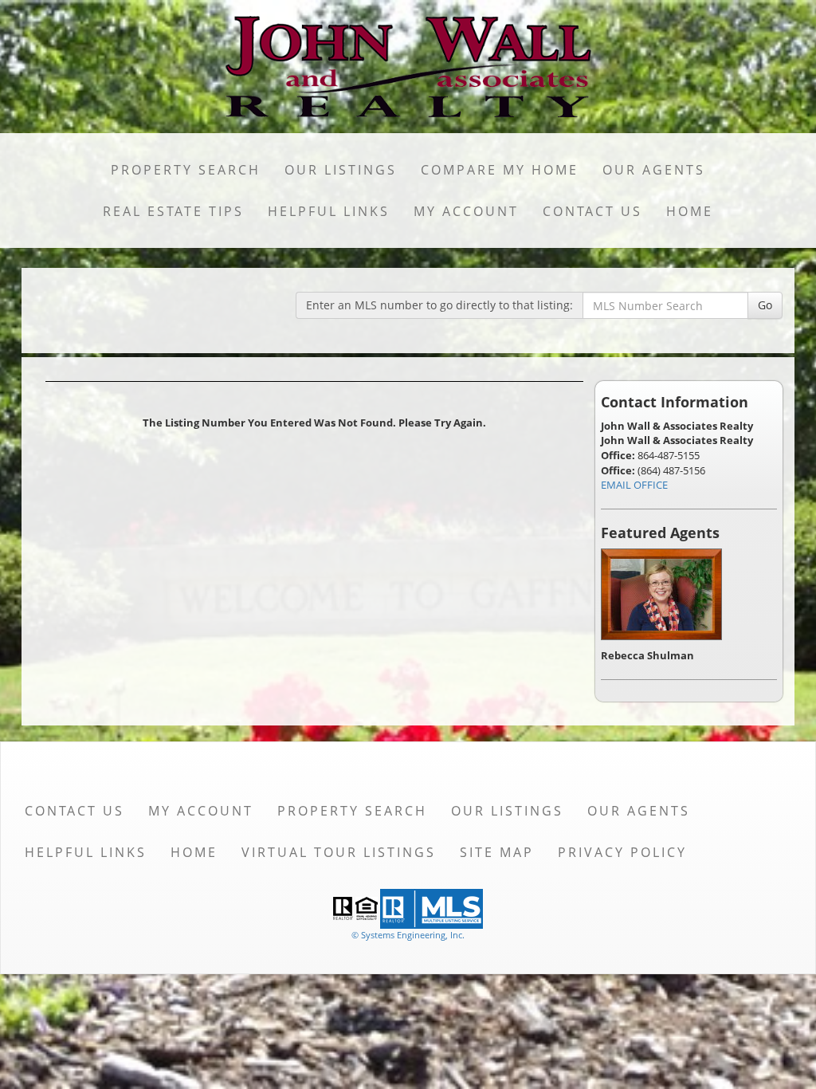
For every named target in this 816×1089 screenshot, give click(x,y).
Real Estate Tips (173, 211)
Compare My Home (500, 170)
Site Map (497, 852)
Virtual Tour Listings (338, 852)
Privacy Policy (622, 852)
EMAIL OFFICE (634, 485)
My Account (466, 211)
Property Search (186, 170)
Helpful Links (329, 211)
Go (765, 305)
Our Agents (653, 170)
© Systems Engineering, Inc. (408, 935)
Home (689, 211)
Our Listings (340, 170)
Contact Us (592, 211)
